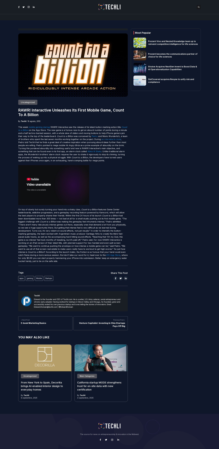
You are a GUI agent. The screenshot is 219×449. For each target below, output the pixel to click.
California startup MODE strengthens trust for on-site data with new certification (99, 386)
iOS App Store (113, 255)
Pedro (95, 136)
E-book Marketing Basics (33, 323)
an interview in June (111, 139)
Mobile (39, 278)
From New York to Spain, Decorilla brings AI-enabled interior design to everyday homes (42, 386)
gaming (39, 127)
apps (21, 278)
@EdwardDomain (66, 307)
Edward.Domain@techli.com (45, 307)
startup (46, 127)
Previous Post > (119, 320)
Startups (48, 278)
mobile (32, 127)
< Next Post (25, 320)
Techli (23, 121)
